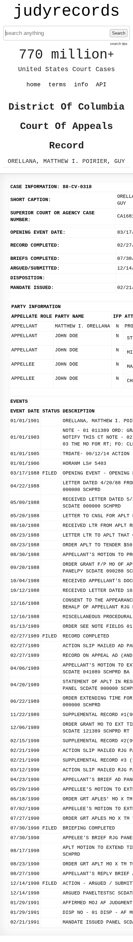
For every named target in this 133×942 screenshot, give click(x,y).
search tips (119, 44)
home (33, 84)
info (81, 84)
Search (118, 33)
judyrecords (66, 11)
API (101, 84)
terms (57, 84)
